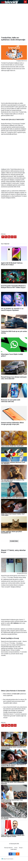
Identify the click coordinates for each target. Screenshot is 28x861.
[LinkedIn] (9, 236)
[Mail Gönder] (15, 236)
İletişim (21, 847)
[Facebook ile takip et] (10, 854)
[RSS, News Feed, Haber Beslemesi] (17, 854)
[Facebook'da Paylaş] (2, 236)
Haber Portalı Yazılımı (8, 858)
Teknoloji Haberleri (8, 847)
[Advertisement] (14, 19)
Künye (15, 847)
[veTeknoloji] (10, 1)
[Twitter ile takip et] (14, 854)
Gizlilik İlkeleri (14, 849)
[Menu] (25, 1)
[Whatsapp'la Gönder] (12, 236)
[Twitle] (6, 236)
